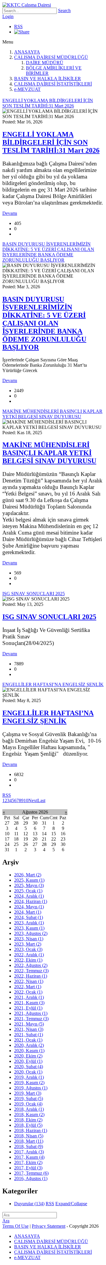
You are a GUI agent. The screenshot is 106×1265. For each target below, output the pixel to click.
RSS (18, 26)
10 (26, 800)
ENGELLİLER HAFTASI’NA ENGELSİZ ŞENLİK (48, 717)
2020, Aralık (29, 1045)
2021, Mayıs (29, 1023)
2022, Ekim (28, 960)
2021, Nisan (28, 1029)
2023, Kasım (29, 928)
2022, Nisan (28, 981)
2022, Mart (27, 986)
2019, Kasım (29, 1082)
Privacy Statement (48, 1226)
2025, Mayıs (29, 885)
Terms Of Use (15, 1226)
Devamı (9, 213)
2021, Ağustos (30, 1013)
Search (64, 10)
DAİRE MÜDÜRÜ (44, 62)
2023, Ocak (28, 949)
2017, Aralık (29, 1151)
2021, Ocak (28, 1039)
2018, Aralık (29, 1109)
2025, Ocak (28, 890)
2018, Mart (28, 1141)
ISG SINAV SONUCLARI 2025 (49, 617)
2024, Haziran (30, 901)
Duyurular (29, 1203)
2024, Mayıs (29, 906)
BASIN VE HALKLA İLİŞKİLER (47, 78)
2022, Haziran (30, 975)
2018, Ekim (28, 1119)
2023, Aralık (29, 922)
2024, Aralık (29, 896)
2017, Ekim (28, 1162)
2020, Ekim (28, 1055)
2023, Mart (27, 944)
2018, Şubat (28, 1146)
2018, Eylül (28, 1125)
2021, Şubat (28, 1034)
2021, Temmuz (31, 1018)
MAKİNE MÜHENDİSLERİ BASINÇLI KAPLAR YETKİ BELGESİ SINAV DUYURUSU (49, 453)
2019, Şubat (28, 1098)
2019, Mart (27, 1093)
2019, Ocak (28, 1103)
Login (8, 16)
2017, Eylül (28, 1167)
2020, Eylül (28, 1061)
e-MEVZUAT (27, 89)
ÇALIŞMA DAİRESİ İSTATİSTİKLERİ (53, 83)
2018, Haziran (30, 1130)
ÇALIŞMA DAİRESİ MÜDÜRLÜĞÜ (51, 57)
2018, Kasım (29, 1114)
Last (41, 800)
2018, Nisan (28, 1135)
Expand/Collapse (71, 1203)
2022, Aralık (29, 954)
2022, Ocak (28, 991)
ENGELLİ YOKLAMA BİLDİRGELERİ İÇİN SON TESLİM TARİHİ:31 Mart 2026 (51, 142)
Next (32, 800)
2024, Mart (27, 912)
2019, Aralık (29, 1077)
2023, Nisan (28, 938)
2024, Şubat (28, 917)
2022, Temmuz (31, 970)
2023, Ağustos (30, 933)
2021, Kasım (29, 1002)
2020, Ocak (28, 1071)
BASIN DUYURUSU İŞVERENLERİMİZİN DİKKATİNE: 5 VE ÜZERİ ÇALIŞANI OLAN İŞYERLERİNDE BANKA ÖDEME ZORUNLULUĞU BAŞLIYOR (44, 323)
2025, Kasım (29, 880)
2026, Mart (27, 874)
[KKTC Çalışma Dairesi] (26, 4)
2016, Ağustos (30, 1178)
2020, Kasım (29, 1050)
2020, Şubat (28, 1066)
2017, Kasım (29, 1157)
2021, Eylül (28, 1007)
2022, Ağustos (30, 965)
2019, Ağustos (30, 1087)
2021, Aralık (29, 997)
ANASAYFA (27, 51)
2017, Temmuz (31, 1173)
